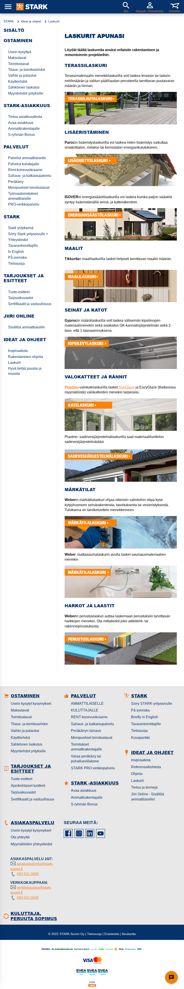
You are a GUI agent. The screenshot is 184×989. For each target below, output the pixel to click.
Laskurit (14, 362)
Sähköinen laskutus (23, 87)
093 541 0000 (28, 874)
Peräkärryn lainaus (86, 731)
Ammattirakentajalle (24, 128)
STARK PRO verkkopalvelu (93, 768)
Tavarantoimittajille (23, 245)
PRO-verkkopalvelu (23, 204)
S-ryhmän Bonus (21, 135)
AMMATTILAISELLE (87, 703)
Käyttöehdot (20, 738)
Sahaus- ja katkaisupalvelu (29, 176)
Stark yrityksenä (20, 228)
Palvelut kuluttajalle (23, 164)
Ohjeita (136, 774)
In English (16, 252)
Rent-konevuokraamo (25, 170)
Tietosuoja (16, 263)
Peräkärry (16, 182)
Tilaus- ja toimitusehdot (26, 70)
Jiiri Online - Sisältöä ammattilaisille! (147, 796)
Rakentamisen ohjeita (25, 357)
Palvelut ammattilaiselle (27, 158)
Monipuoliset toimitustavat (28, 187)
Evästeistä (111, 934)
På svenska (17, 257)
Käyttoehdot (17, 81)
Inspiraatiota (18, 351)
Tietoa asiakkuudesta (25, 117)
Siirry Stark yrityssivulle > (28, 234)
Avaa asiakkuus (20, 123)
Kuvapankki (140, 738)
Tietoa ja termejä (144, 787)
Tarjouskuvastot (20, 298)
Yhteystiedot (18, 240)
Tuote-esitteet (19, 292)
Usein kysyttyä (19, 52)
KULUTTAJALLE (84, 710)
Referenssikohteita (146, 767)
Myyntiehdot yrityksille (25, 93)
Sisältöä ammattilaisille (26, 327)
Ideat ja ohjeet (31, 21)
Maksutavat (17, 58)
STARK (9, 21)
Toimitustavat (18, 64)
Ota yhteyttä (20, 837)
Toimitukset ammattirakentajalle (86, 746)
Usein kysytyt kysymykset (31, 703)
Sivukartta (129, 934)
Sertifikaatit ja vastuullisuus (29, 304)
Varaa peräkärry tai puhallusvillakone (86, 758)
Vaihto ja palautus (22, 75)
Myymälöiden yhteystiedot (31, 844)
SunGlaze (127, 387)
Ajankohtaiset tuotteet (28, 785)
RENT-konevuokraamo (89, 717)
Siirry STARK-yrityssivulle (151, 703)
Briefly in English (144, 717)
